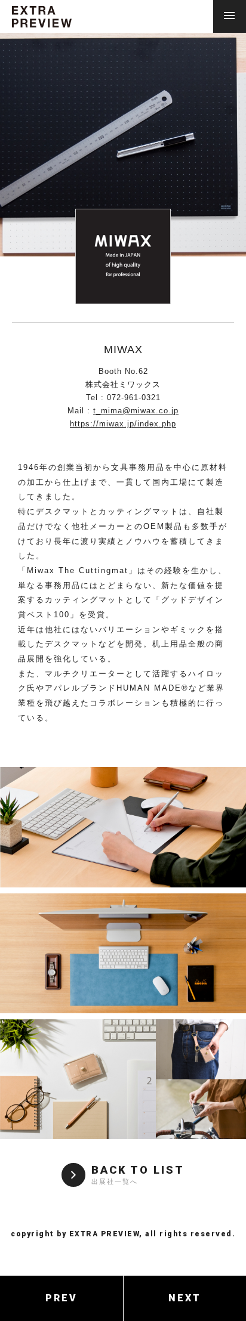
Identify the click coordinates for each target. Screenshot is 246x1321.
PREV (61, 1298)
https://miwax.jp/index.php (123, 423)
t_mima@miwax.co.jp (136, 410)
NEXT (184, 1298)
